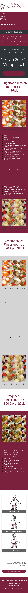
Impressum (10, 580)
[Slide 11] (15, 228)
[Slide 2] (5, 129)
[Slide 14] (22, 228)
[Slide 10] (24, 129)
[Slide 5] (12, 129)
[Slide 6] (15, 129)
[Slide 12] (17, 228)
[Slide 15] (24, 228)
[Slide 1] (3, 129)
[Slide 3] (8, 129)
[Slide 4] (10, 129)
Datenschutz (24, 580)
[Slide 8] (20, 129)
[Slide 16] (26, 384)
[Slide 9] (22, 129)
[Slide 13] (20, 228)
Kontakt (3, 580)
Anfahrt (16, 580)
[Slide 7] (17, 129)
